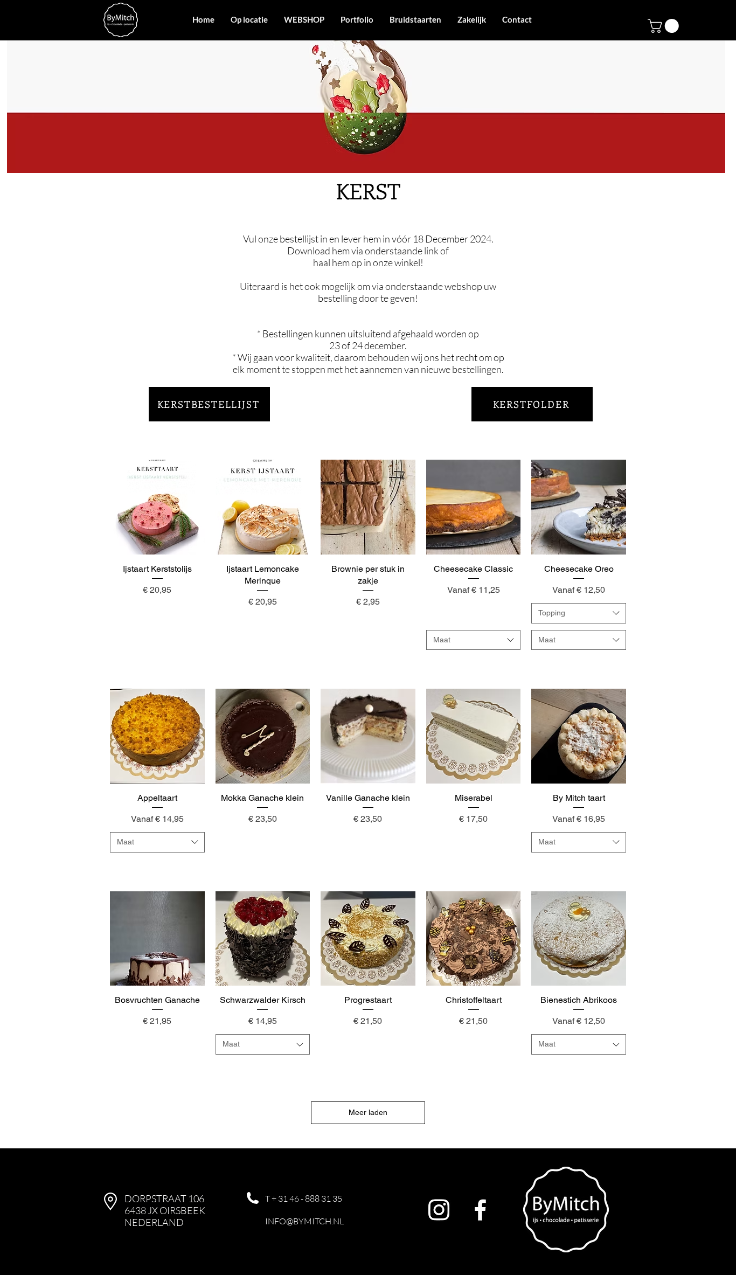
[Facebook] (480, 1209)
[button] (665, 26)
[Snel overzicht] (157, 507)
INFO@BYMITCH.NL (304, 1221)
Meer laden (368, 1112)
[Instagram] (439, 1209)
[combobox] (473, 640)
